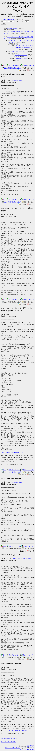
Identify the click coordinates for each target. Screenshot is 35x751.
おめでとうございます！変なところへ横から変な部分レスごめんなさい (22, 47)
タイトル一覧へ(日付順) (8, 742)
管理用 (3, 19)
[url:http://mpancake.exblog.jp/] (18, 730)
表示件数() (20, 21)
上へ (4, 65)
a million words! (12, 28)
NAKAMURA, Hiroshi (27, 749)
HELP (7, 19)
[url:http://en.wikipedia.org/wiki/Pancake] (12, 452)
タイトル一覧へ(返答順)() (9, 738)
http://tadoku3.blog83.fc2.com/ (22, 558)
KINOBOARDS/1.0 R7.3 (12, 748)
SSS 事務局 (30, 746)
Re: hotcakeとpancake (17, 51)
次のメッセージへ (28, 65)
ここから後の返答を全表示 (12, 68)
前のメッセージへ (14, 65)
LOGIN (11, 19)
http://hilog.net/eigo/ (16, 80)
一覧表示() (19, 19)
